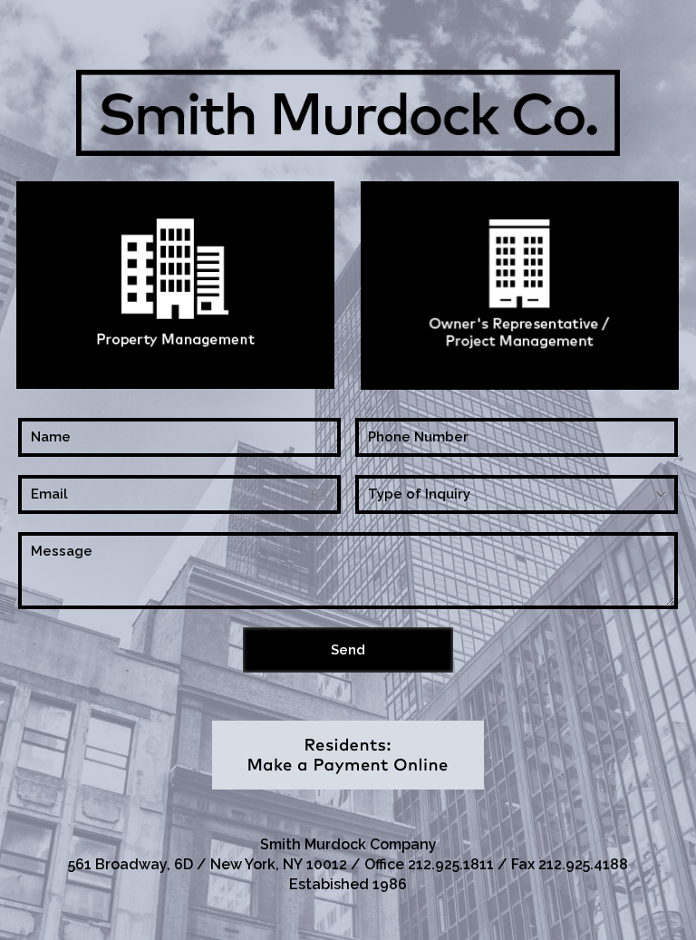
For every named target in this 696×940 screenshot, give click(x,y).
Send (348, 650)
